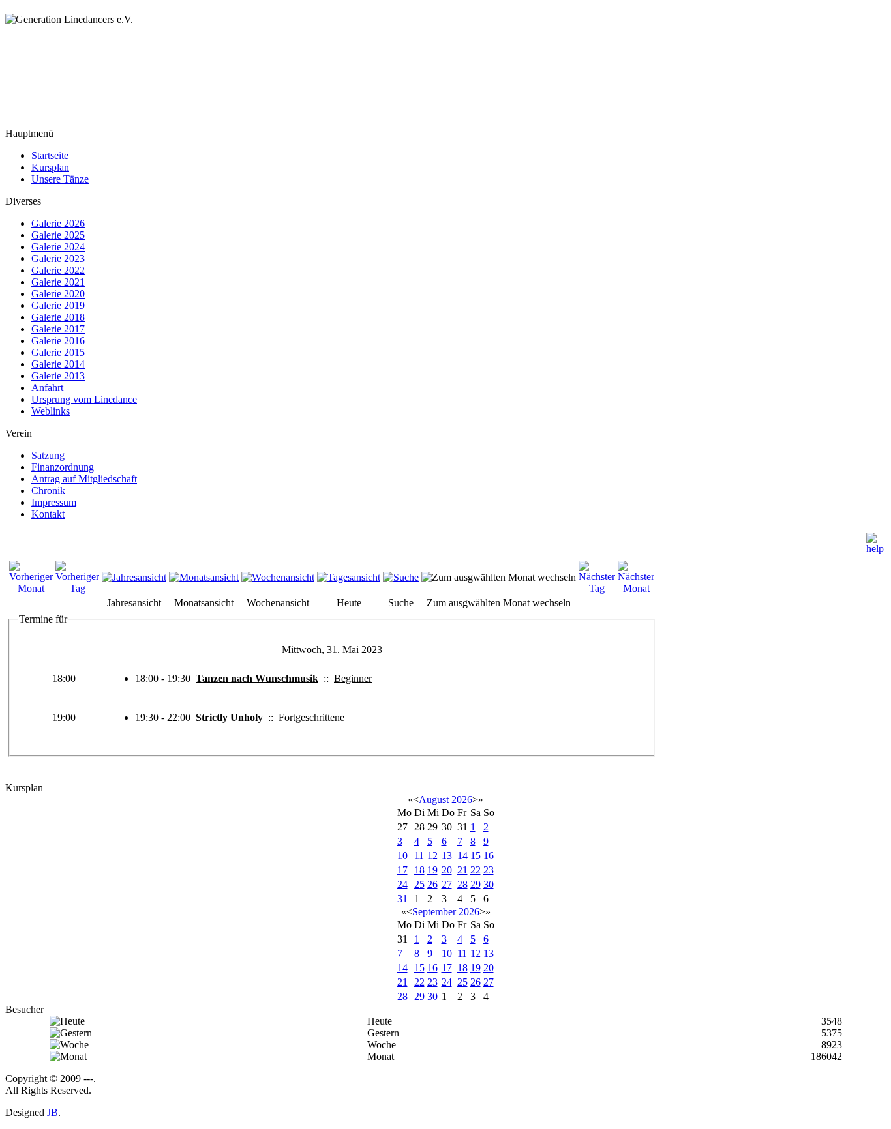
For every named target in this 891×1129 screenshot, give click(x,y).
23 (488, 869)
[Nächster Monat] (636, 588)
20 (447, 869)
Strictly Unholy (229, 717)
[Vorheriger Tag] (77, 588)
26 (432, 884)
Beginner (353, 678)
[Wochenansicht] (277, 577)
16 (488, 855)
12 (432, 855)
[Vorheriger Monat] (31, 588)
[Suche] (401, 577)
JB (52, 1112)
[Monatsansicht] (204, 577)
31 (402, 898)
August (434, 799)
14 (462, 855)
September (434, 911)
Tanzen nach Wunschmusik (257, 678)
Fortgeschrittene (311, 717)
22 (475, 869)
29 (475, 884)
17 (402, 869)
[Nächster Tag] (597, 588)
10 (402, 855)
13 (447, 855)
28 (462, 884)
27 (447, 884)
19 (432, 869)
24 (402, 884)
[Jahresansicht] (134, 577)
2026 (461, 799)
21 (462, 869)
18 (419, 869)
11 (419, 855)
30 (488, 884)
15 (475, 855)
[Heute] (348, 577)
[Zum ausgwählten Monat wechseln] (498, 577)
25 (419, 884)
